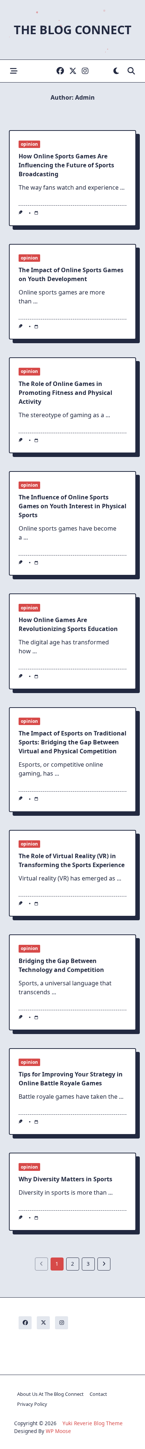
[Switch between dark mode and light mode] (116, 71)
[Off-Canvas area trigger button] (13, 71)
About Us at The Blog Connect (50, 1394)
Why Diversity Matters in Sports (65, 1179)
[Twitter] (73, 71)
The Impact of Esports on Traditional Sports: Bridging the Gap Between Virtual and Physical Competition (72, 742)
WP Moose (58, 1430)
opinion (29, 144)
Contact (98, 1394)
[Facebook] (60, 71)
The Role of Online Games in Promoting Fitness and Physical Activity (65, 393)
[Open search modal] (131, 71)
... (122, 187)
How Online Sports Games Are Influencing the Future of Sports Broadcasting (66, 165)
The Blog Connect (73, 30)
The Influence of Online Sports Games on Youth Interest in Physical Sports (72, 506)
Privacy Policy (32, 1404)
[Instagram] (85, 71)
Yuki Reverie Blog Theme (92, 1423)
